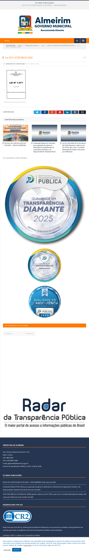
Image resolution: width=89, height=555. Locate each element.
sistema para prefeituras (31, 527)
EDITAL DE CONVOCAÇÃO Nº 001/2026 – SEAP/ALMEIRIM (15, 144)
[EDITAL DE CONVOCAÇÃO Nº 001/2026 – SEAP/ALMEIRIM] (15, 133)
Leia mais (27, 545)
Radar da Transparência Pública (28, 535)
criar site (17, 527)
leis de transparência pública (40, 530)
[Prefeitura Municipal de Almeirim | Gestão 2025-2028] (44, 24)
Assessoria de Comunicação (15, 64)
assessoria (57, 527)
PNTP (12, 535)
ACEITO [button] (17, 550)
